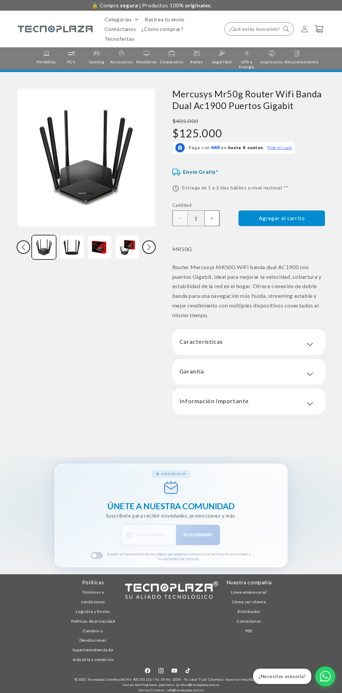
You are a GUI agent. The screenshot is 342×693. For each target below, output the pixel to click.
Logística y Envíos (93, 611)
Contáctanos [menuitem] (120, 29)
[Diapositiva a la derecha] (149, 247)
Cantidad (181, 205)
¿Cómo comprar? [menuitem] (162, 29)
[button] (259, 29)
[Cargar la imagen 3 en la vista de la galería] (100, 247)
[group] (46, 57)
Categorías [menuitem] (118, 19)
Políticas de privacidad (93, 621)
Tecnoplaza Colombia (104, 679)
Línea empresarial (249, 592)
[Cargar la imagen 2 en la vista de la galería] (71, 247)
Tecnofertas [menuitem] (120, 38)
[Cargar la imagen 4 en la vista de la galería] (127, 247)
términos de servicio (181, 559)
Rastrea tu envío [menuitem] (165, 19)
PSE (249, 630)
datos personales (172, 554)
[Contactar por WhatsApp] (325, 676)
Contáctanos (249, 621)
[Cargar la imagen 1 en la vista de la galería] (44, 247)
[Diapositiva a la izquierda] (23, 247)
